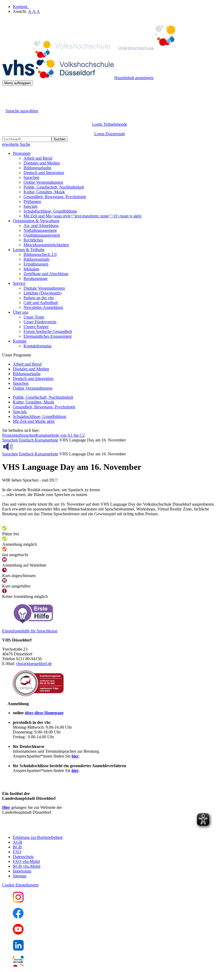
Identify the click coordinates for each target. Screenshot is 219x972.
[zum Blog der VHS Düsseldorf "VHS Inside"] (18, 965)
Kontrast (21, 6)
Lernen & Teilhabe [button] (29, 249)
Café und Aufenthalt (41, 302)
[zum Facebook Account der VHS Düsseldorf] (18, 917)
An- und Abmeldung (41, 225)
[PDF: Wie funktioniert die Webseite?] (7, 94)
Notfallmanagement (40, 230)
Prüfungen (32, 201)
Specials (30, 206)
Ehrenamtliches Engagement (48, 336)
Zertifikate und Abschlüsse (46, 273)
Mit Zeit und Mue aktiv (34, 421)
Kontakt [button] (19, 341)
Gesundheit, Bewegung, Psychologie (55, 196)
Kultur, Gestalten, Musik (44, 192)
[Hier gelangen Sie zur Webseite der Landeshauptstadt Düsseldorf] (39, 828)
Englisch (27, 440)
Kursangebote (46, 440)
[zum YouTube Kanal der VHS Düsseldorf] (18, 933)
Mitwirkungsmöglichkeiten (46, 245)
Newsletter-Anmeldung (43, 307)
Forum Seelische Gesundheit (48, 331)
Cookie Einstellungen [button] (20, 885)
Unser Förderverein (40, 322)
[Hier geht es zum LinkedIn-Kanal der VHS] (18, 949)
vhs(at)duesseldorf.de (34, 663)
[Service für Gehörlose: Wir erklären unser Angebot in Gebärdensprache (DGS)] (7, 104)
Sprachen (31, 177)
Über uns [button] (20, 312)
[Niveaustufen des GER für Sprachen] (33, 622)
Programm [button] (21, 153)
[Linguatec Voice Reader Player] (20, 447)
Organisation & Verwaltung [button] (36, 220)
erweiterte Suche (16, 144)
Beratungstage (36, 278)
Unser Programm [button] (16, 355)
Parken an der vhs (39, 297)
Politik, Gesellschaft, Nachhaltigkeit (54, 187)
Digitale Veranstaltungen (44, 288)
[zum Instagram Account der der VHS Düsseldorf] (18, 901)
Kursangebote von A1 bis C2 (60, 435)
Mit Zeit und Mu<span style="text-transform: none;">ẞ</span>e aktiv (83, 216)
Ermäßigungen (36, 264)
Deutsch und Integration (44, 172)
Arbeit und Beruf (38, 158)
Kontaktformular (38, 346)
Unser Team (34, 317)
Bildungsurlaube (37, 168)
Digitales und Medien (42, 163)
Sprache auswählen (22, 111)
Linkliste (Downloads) (42, 293)
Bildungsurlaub (36, 259)
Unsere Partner (36, 326)
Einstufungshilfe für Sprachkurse (29, 631)
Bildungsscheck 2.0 (40, 254)
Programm (11, 435)
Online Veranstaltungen (43, 182)
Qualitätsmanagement (42, 235)
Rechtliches (33, 240)
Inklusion (31, 269)
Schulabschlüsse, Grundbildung (50, 211)
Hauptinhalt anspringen (134, 77)
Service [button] (19, 283)
